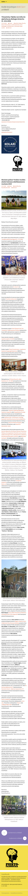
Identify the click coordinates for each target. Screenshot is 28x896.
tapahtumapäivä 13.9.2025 (7, 339)
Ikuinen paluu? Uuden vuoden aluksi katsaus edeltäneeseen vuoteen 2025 (13, 182)
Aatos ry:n (3, 484)
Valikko (3, 1)
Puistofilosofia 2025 (5, 187)
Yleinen (10, 23)
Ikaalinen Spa (8, 417)
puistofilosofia (17, 186)
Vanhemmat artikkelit (12, 833)
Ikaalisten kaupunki (6, 412)
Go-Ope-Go (16, 287)
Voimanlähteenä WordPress (16, 893)
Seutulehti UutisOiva (6, 419)
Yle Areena (13, 431)
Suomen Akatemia (5, 431)
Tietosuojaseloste (5, 893)
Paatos (18, 703)
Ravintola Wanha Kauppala (15, 422)
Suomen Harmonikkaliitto (18, 419)
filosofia (23, 23)
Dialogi (20, 23)
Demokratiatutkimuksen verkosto (9, 436)
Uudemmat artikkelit (17, 838)
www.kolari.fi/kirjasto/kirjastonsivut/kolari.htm (13, 122)
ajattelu (16, 23)
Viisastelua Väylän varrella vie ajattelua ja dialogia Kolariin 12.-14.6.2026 (13, 19)
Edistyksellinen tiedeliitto (19, 434)
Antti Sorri (21, 6)
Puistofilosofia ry (10, 26)
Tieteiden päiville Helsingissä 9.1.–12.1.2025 (12, 239)
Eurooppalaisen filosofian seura (14, 433)
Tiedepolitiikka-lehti (6, 704)
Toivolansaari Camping (17, 417)
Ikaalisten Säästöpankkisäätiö (16, 410)
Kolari (2, 24)
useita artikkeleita (5, 699)
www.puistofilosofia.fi (6, 132)
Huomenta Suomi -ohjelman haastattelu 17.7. (12, 689)
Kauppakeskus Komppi (19, 412)
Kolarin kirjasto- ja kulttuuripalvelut (11, 24)
